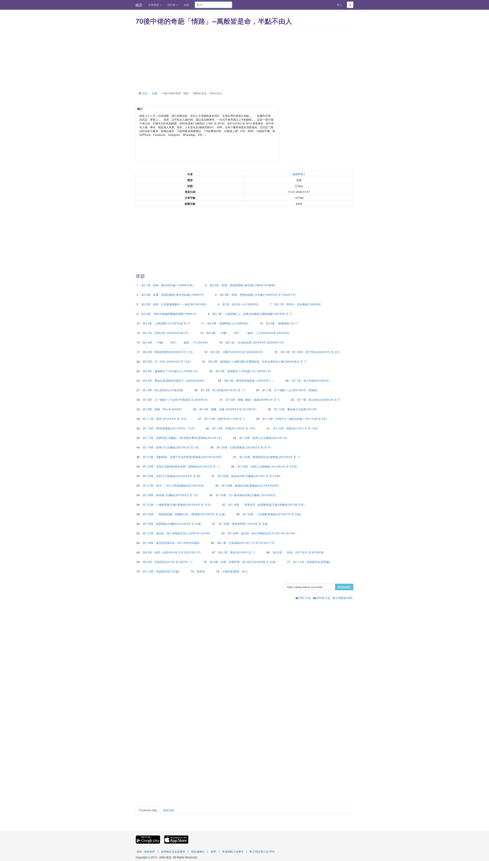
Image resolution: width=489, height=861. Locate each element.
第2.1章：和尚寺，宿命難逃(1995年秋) (297, 304)
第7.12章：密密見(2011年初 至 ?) (224, 419)
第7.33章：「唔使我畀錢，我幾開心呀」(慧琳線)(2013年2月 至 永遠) (184, 514)
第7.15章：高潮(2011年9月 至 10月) (234, 428)
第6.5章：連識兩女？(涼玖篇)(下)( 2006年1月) (243, 371)
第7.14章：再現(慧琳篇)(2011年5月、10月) (169, 428)
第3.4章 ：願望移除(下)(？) (282, 323)
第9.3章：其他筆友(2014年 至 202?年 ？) (167, 562)
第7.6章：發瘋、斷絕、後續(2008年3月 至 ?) (253, 399)
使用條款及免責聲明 (173, 851)
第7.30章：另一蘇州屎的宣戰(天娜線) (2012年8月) (245, 495)
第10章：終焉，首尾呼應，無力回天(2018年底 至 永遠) (243, 562)
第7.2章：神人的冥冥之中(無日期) (163, 390)
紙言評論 (168, 810)
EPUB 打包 (323, 598)
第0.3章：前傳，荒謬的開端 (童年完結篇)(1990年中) (172, 295)
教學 (213, 851)
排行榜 (171, 5)
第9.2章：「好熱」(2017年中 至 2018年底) (298, 552)
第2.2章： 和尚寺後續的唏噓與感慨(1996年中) (169, 314)
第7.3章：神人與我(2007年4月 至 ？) (223, 390)
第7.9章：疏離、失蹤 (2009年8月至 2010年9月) (228, 409)
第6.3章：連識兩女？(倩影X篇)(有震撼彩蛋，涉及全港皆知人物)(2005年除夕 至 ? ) (257, 361)
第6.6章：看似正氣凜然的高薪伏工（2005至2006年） (175, 380)
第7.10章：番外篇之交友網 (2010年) (295, 409)
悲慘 (154, 93)
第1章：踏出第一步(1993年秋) (240, 304)
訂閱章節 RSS (343, 598)
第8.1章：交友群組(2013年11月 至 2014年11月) (246, 543)
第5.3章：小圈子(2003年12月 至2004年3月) (236, 352)
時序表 (201, 571)
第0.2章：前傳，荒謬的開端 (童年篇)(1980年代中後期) (242, 285)
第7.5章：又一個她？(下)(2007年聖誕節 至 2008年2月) (175, 399)
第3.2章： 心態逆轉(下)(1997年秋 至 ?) (166, 323)
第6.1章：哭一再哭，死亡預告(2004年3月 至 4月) (310, 352)
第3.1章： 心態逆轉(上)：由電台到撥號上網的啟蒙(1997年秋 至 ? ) (252, 314)
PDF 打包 (304, 598)
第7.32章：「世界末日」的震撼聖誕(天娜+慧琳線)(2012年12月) (266, 504)
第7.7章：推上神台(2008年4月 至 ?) (318, 399)
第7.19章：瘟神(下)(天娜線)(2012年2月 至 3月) (171, 447)
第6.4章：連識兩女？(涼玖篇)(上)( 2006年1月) (170, 371)
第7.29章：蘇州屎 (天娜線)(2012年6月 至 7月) (170, 495)
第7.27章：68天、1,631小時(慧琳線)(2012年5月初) (173, 485)
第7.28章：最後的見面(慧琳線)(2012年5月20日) (250, 485)
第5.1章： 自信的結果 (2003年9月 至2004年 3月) (254, 342)
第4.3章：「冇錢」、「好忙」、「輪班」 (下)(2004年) (175, 342)
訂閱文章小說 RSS (263, 851)
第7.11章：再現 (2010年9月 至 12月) (165, 419)
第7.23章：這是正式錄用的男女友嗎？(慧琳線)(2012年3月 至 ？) (181, 466)
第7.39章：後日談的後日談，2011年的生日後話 (171, 543)
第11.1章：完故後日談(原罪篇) (311, 562)
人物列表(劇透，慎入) (235, 571)
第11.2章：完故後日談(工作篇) (161, 571)
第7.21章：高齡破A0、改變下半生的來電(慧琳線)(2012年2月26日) (182, 457)
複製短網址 (344, 587)
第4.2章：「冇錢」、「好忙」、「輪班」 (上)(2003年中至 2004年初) (247, 333)
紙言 (139, 4)
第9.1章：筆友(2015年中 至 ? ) (236, 552)
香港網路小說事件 (233, 851)
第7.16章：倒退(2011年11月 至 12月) (295, 428)
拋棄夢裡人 (299, 174)
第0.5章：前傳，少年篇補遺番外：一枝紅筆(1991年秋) (173, 304)
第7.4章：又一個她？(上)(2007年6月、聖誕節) (290, 390)
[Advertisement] (244, 59)
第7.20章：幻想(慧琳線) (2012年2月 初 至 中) (244, 447)
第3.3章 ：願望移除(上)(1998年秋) (227, 323)
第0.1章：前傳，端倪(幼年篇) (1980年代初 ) (167, 285)
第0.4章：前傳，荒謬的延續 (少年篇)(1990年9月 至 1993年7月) (258, 295)
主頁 (144, 93)
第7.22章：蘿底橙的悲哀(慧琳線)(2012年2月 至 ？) (269, 457)
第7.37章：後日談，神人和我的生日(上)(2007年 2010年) (176, 533)
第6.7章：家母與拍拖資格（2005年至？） (249, 380)
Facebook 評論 (148, 810)
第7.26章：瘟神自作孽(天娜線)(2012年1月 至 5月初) (249, 476)
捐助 (186, 5)
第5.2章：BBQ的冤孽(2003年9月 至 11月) (168, 352)
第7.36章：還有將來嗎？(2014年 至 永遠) (243, 524)
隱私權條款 (198, 851)
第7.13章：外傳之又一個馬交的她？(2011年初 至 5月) (294, 419)
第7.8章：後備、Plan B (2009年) (162, 409)
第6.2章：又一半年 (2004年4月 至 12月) (167, 361)
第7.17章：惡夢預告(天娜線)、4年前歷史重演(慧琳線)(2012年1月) (182, 438)
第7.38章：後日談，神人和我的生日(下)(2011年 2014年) (261, 533)
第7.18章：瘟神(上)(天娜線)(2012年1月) (263, 438)
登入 (339, 5)
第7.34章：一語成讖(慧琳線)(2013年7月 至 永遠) (272, 514)
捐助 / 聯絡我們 (146, 851)
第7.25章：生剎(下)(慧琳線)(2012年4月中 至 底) (171, 476)
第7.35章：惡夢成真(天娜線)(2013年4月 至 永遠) (172, 524)
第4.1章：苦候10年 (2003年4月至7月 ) (166, 333)
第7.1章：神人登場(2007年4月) (310, 380)
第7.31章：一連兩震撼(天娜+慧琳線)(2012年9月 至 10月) (177, 504)
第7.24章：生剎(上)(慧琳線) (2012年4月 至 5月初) (267, 466)
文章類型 (154, 5)
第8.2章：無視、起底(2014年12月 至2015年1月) (172, 552)
